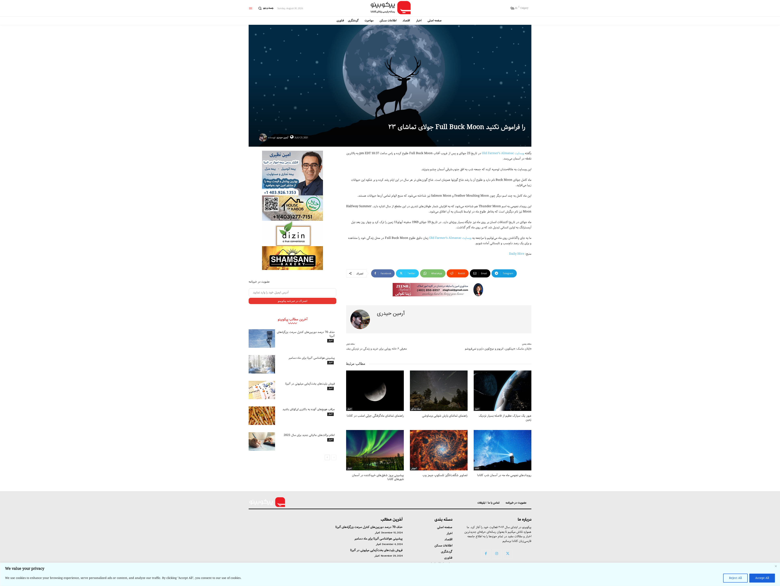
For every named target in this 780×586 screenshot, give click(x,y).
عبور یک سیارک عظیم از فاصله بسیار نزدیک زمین (505, 417)
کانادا (477, 468)
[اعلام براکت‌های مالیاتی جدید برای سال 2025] (262, 441)
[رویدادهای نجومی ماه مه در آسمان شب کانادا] (502, 450)
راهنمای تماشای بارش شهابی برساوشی (445, 415)
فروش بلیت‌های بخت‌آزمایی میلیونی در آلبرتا (310, 383)
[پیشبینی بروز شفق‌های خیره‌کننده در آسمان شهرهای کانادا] (375, 450)
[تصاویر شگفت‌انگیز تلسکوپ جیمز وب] (439, 450)
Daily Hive (516, 254)
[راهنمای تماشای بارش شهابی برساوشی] (439, 390)
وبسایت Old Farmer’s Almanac (503, 153)
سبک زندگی (416, 409)
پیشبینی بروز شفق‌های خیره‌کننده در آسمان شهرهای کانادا (378, 477)
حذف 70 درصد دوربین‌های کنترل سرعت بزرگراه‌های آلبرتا (306, 334)
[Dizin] (292, 233)
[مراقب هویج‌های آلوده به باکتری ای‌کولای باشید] (262, 415)
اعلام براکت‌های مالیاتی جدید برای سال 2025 (309, 435)
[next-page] (327, 457)
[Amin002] (292, 173)
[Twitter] (507, 553)
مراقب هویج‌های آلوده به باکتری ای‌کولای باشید (309, 409)
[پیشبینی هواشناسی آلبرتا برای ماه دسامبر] (262, 364)
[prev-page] (333, 457)
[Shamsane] (292, 258)
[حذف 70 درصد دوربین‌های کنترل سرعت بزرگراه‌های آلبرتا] (262, 338)
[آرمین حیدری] (263, 137)
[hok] (292, 208)
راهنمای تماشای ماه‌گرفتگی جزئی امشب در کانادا (375, 415)
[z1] (439, 290)
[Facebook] (485, 553)
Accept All (762, 578)
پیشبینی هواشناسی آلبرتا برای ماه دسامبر (311, 357)
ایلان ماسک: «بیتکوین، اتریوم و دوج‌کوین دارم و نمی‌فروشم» (498, 348)
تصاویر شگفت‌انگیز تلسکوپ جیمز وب (445, 475)
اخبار (330, 340)
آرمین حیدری (282, 137)
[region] (390, 574)
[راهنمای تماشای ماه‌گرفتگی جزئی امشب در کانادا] (375, 390)
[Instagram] (496, 553)
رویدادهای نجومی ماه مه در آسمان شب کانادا (504, 475)
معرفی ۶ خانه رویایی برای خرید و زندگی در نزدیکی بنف (376, 348)
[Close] (775, 566)
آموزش (414, 468)
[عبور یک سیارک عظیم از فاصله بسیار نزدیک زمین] (502, 390)
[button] (264, 8)
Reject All (735, 578)
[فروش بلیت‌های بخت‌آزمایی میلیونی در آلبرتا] (262, 390)
